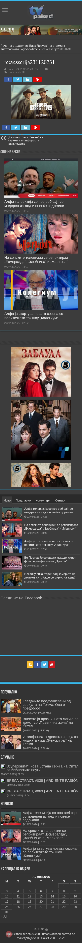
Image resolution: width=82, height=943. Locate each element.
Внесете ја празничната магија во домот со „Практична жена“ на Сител (50, 722)
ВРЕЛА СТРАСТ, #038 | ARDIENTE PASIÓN (42, 781)
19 (29, 901)
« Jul (4, 916)
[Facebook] (37, 664)
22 (63, 901)
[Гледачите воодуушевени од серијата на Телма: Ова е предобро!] (11, 706)
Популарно (23, 500)
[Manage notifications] (9, 934)
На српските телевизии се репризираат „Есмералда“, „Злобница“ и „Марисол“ (37, 260)
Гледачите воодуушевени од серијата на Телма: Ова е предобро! (47, 704)
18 (18, 901)
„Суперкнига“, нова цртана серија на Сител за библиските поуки (43, 768)
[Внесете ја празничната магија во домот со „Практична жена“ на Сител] (11, 724)
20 (41, 901)
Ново (7, 500)
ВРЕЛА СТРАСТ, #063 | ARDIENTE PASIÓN (42, 791)
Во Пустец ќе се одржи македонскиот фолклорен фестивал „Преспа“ (50, 559)
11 (18, 896)
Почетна (6, 45)
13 (41, 896)
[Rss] (30, 664)
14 (52, 896)
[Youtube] (52, 664)
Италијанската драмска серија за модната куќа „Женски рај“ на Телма (50, 740)
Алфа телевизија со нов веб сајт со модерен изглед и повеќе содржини (34, 204)
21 (52, 901)
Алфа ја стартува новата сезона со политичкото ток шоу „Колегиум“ (33, 316)
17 (6, 901)
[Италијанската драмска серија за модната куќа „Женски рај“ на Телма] (11, 742)
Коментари (43, 500)
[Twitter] (44, 664)
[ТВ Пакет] (41, 13)
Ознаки (60, 500)
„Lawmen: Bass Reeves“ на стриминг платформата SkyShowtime (32, 47)
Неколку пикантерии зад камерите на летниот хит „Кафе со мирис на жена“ (49, 575)
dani (10, 69)
